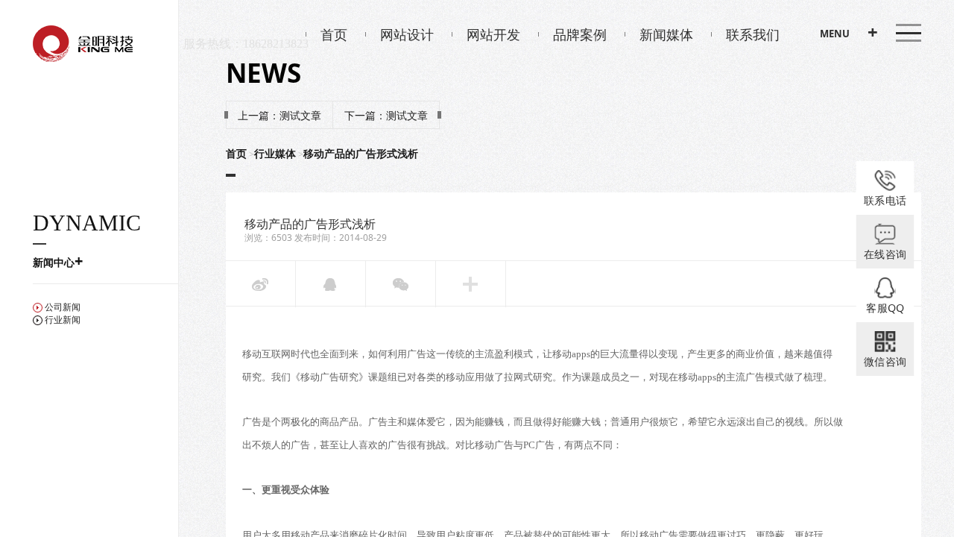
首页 (333, 34)
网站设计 (407, 34)
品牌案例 (580, 34)
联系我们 (753, 34)
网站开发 (493, 34)
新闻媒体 (666, 34)
